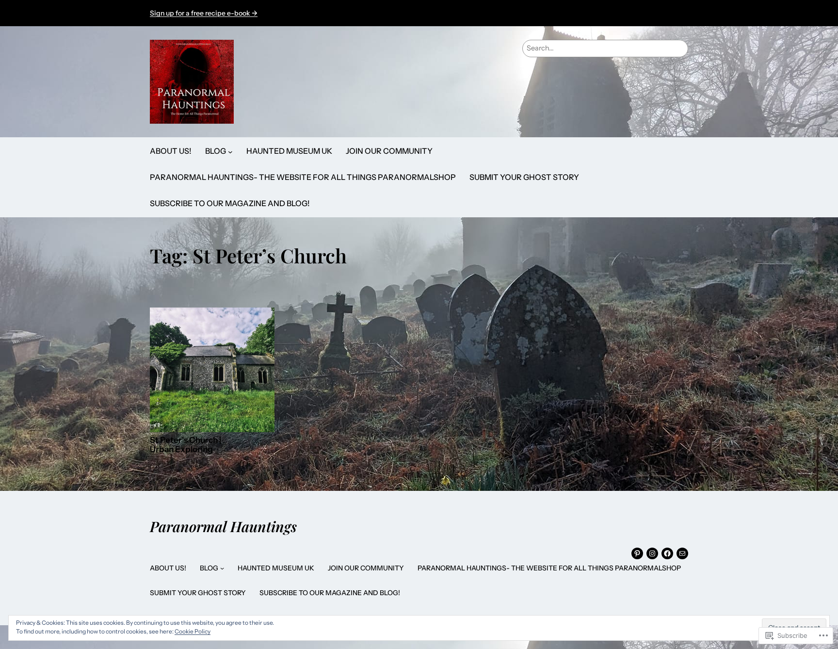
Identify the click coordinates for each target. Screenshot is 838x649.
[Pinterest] (637, 553)
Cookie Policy (192, 631)
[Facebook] (667, 553)
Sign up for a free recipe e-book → (204, 13)
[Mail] (682, 553)
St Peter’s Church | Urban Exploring (185, 445)
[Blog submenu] (230, 151)
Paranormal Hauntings (223, 526)
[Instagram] (652, 553)
